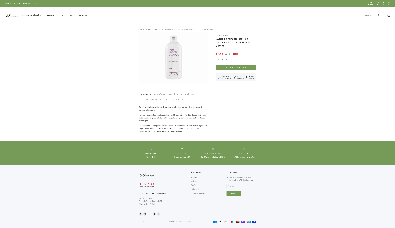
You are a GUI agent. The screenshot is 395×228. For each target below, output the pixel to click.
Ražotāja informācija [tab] (179, 99)
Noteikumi (195, 189)
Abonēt (233, 193)
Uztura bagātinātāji (32, 15)
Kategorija (157, 29)
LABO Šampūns (222, 35)
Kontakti (194, 177)
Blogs (71, 15)
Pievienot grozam (236, 67)
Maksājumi (195, 181)
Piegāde (194, 185)
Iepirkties (39, 3)
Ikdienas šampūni (170, 29)
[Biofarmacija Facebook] (140, 214)
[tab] (160, 94)
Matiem (50, 15)
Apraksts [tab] (146, 94)
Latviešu (368, 15)
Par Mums (82, 15)
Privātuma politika (197, 193)
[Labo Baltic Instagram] (158, 214)
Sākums (141, 29)
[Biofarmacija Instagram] (144, 214)
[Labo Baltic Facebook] (154, 214)
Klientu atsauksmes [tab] (152, 99)
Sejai (61, 15)
